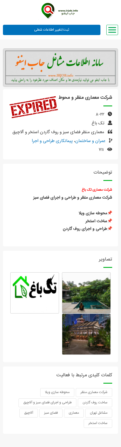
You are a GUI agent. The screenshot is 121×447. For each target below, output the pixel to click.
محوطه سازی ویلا (57, 392)
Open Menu (112, 30)
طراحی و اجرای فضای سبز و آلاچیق (47, 402)
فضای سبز (51, 413)
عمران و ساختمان (90, 141)
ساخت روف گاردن (95, 402)
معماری (74, 413)
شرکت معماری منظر (93, 392)
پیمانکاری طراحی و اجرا (52, 141)
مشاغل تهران (98, 413)
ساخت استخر (97, 423)
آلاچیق (28, 413)
